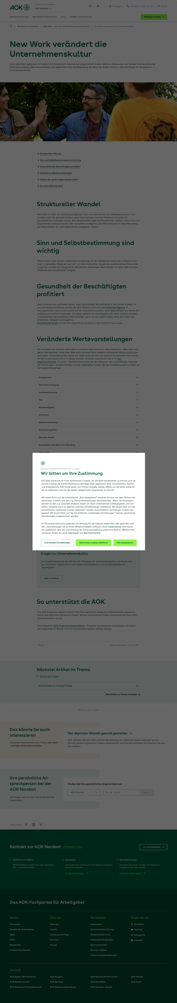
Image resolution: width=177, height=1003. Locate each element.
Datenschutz (114, 527)
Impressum (73, 533)
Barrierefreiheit (92, 533)
